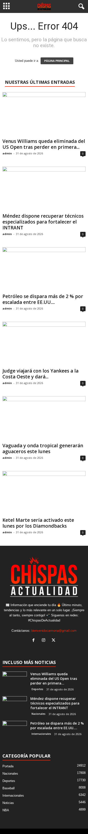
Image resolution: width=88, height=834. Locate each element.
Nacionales (38, 714)
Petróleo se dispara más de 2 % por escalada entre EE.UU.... (42, 299)
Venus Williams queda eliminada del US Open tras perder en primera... (43, 144)
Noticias (8, 803)
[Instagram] (45, 640)
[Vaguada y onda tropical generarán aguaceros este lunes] (44, 418)
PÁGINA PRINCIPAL (57, 60)
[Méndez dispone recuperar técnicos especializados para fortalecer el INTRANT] (44, 189)
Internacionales (41, 734)
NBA (5, 810)
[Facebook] (35, 640)
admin (7, 153)
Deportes (37, 689)
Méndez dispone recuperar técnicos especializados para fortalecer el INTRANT (43, 222)
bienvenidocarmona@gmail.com (54, 630)
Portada (7, 766)
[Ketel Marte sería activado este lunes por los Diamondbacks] (44, 493)
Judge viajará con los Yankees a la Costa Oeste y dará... (40, 374)
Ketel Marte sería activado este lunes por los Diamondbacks (38, 523)
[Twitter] (54, 640)
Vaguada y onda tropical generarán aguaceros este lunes (42, 448)
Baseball (8, 788)
